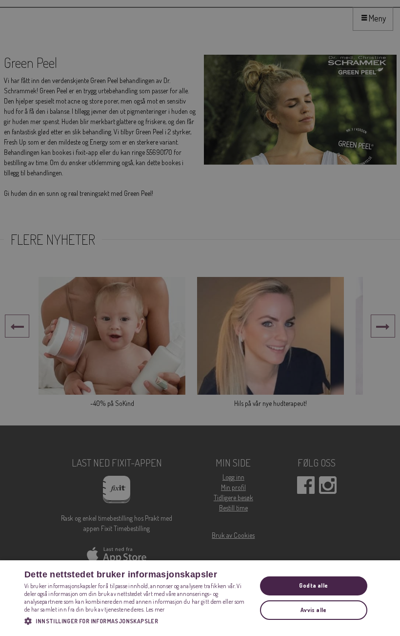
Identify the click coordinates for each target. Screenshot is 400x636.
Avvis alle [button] (313, 610)
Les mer (155, 609)
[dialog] (200, 598)
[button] (137, 621)
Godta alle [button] (313, 585)
